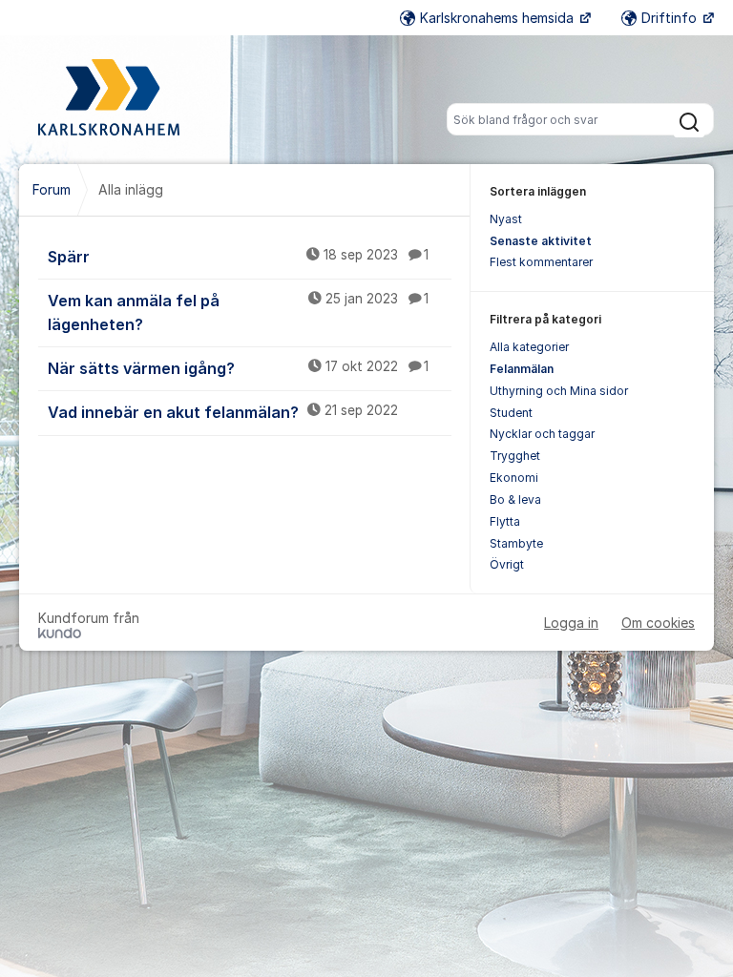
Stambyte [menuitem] (516, 543)
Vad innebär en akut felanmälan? (223, 412)
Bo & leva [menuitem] (515, 499)
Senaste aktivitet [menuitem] (541, 241)
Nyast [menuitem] (506, 219)
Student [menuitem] (511, 412)
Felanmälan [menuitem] (522, 369)
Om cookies (658, 622)
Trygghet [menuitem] (515, 455)
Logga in (571, 622)
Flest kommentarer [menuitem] (541, 262)
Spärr (238, 256)
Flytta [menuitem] (505, 521)
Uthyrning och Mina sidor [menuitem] (559, 391)
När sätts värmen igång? (238, 368)
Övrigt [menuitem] (507, 564)
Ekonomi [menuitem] (514, 477)
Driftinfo (671, 18)
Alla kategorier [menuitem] (529, 347)
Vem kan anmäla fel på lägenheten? (238, 312)
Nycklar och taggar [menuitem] (542, 433)
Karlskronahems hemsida (498, 18)
